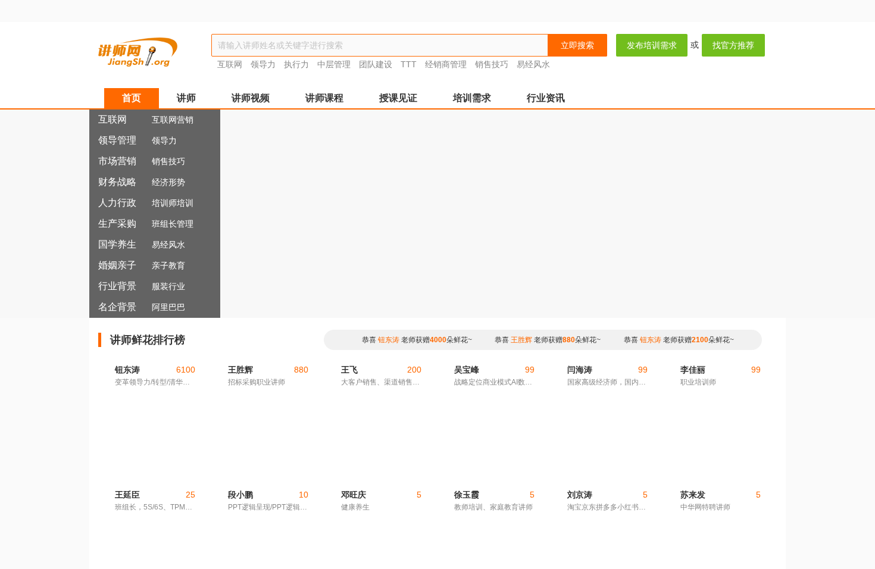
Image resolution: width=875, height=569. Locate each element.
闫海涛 (579, 450)
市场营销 (117, 161)
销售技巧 (493, 64)
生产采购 (117, 223)
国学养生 (117, 244)
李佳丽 (692, 450)
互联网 (229, 64)
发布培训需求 (652, 45)
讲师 (186, 98)
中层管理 (334, 64)
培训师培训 (172, 203)
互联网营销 (172, 119)
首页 (131, 98)
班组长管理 (172, 224)
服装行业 (168, 286)
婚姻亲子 (117, 265)
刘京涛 (579, 494)
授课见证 (398, 98)
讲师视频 (251, 98)
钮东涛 (388, 340)
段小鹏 (240, 494)
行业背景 (117, 286)
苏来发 (692, 494)
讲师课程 (324, 98)
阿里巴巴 (168, 307)
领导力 (263, 64)
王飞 (349, 450)
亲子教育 (168, 265)
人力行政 (117, 203)
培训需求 (472, 98)
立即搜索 (577, 45)
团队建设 (375, 64)
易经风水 (533, 64)
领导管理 (117, 140)
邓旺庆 (353, 494)
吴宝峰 (466, 450)
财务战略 (117, 182)
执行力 (296, 64)
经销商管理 (446, 64)
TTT (409, 64)
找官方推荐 (733, 45)
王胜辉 (521, 340)
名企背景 (117, 307)
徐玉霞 (466, 494)
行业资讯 (546, 98)
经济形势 (168, 182)
